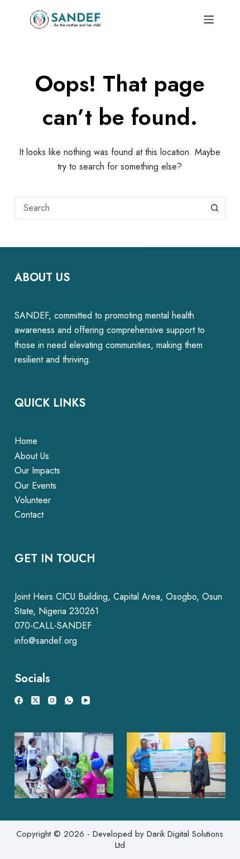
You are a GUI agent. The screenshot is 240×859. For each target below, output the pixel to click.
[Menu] (209, 20)
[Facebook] (19, 700)
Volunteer (33, 500)
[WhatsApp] (69, 700)
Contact (29, 514)
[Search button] (214, 208)
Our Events (35, 485)
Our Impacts (37, 470)
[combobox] (109, 208)
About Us (32, 456)
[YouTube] (85, 700)
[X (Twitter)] (35, 700)
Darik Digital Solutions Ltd (169, 839)
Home (26, 441)
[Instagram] (52, 700)
